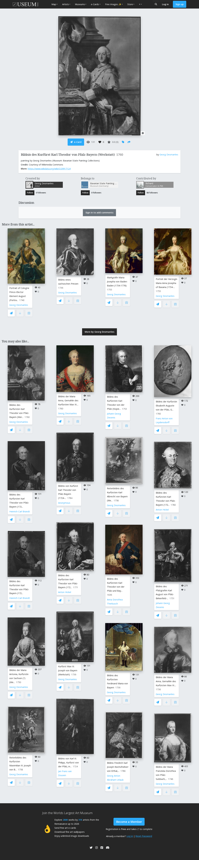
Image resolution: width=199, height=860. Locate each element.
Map (53, 4)
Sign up (180, 4)
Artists (65, 4)
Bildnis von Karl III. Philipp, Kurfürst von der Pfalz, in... (68, 762)
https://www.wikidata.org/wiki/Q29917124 (49, 168)
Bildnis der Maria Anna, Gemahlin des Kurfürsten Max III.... (68, 400)
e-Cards (95, 4)
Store (130, 4)
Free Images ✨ (113, 4)
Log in (165, 4)
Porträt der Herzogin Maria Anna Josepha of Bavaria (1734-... (166, 283)
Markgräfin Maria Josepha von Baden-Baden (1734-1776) (117, 281)
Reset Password (143, 836)
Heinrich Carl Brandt (19, 511)
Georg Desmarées (169, 154)
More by (99, 331)
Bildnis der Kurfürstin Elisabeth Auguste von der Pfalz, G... (166, 405)
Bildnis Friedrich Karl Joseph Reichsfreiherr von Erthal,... (117, 766)
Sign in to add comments (99, 212)
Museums (80, 4)
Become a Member (129, 822)
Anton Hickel (64, 592)
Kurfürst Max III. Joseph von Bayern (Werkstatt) (67, 670)
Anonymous (64, 502)
